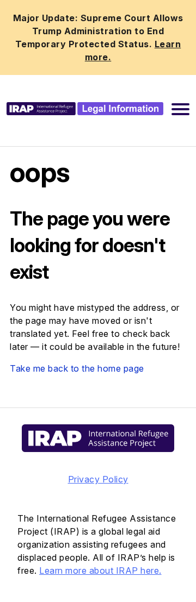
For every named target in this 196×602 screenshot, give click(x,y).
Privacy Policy (98, 479)
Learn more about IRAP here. (100, 570)
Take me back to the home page (77, 368)
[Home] (85, 108)
